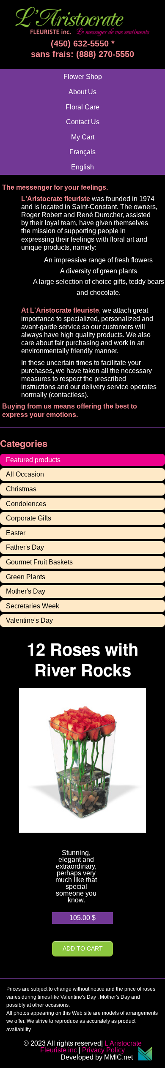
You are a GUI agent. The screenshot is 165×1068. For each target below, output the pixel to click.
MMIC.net (121, 1057)
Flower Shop (82, 76)
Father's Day (25, 547)
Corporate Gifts (28, 518)
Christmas (21, 489)
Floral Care (82, 107)
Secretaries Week (32, 606)
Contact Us (82, 121)
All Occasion (25, 474)
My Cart (82, 137)
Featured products (33, 459)
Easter (15, 533)
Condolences (26, 503)
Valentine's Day (29, 620)
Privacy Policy (103, 1050)
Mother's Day (25, 591)
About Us (82, 91)
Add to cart (83, 948)
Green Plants (25, 576)
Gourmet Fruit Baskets (39, 562)
